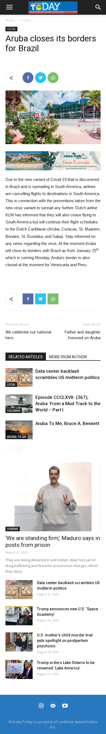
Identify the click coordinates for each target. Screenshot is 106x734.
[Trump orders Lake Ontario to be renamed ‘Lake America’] (19, 669)
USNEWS (12, 529)
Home (10, 20)
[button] (53, 160)
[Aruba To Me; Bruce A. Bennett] (19, 429)
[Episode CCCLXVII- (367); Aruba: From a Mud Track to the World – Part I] (19, 403)
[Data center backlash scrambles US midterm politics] (19, 377)
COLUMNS (13, 411)
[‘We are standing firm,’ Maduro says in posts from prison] (53, 496)
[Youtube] (65, 704)
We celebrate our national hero (28, 335)
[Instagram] (41, 704)
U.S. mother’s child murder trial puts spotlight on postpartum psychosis (65, 640)
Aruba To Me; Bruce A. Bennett (67, 423)
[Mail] (53, 704)
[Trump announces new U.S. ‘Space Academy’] (19, 615)
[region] (53, 160)
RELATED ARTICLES (26, 357)
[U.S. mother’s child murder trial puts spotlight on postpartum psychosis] (19, 641)
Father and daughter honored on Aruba (83, 335)
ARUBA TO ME (16, 437)
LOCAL (25, 20)
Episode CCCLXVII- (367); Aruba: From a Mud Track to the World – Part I (68, 404)
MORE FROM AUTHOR (68, 357)
